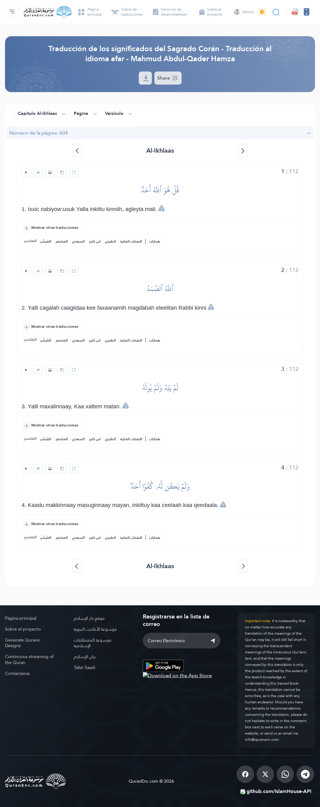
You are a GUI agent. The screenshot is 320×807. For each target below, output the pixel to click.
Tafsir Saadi (84, 667)
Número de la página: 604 (38, 132)
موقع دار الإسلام (89, 618)
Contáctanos (17, 673)
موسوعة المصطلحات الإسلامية (93, 643)
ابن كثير (95, 241)
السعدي (78, 241)
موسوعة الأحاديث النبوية (95, 629)
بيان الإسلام (85, 656)
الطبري (110, 241)
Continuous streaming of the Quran (29, 659)
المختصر (62, 241)
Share (164, 77)
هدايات (154, 241)
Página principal (20, 618)
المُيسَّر (45, 241)
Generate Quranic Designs (23, 643)
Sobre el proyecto (23, 629)
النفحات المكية (131, 241)
